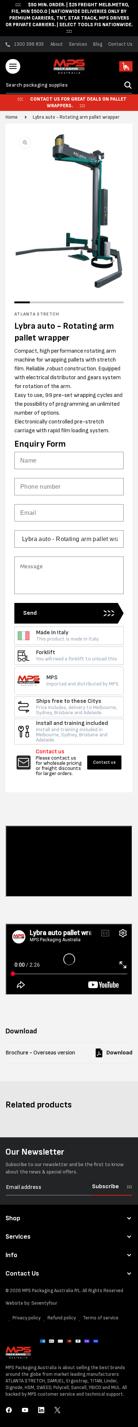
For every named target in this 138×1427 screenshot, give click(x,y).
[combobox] (69, 85)
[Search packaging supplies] (128, 85)
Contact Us (120, 44)
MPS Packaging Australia (47, 1291)
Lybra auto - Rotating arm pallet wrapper (76, 117)
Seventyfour (44, 1303)
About (56, 44)
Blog (97, 44)
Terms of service (100, 1318)
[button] (13, 66)
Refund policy (61, 1318)
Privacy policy (26, 1318)
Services (78, 44)
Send (30, 613)
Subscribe (105, 1186)
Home (12, 117)
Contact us (104, 762)
